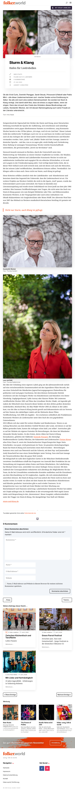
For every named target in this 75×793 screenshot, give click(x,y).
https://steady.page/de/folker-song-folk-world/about (64, 730)
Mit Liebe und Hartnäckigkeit (19, 678)
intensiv (37, 56)
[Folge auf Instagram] (47, 768)
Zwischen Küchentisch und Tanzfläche (18, 636)
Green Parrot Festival (52, 635)
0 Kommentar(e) (19, 79)
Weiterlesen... (9, 644)
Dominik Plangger (41, 437)
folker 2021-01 (19, 77)
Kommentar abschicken (60, 591)
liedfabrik (28, 77)
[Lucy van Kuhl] (37, 378)
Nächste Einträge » (64, 695)
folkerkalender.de (30, 513)
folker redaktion (14, 632)
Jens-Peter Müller (12, 674)
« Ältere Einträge (10, 695)
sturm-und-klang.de (11, 501)
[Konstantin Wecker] (37, 267)
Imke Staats (18, 74)
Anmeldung (55, 743)
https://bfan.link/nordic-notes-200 (46, 731)
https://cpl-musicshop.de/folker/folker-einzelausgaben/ (10, 728)
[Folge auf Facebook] (41, 768)
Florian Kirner (65, 439)
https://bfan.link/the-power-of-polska (28, 731)
